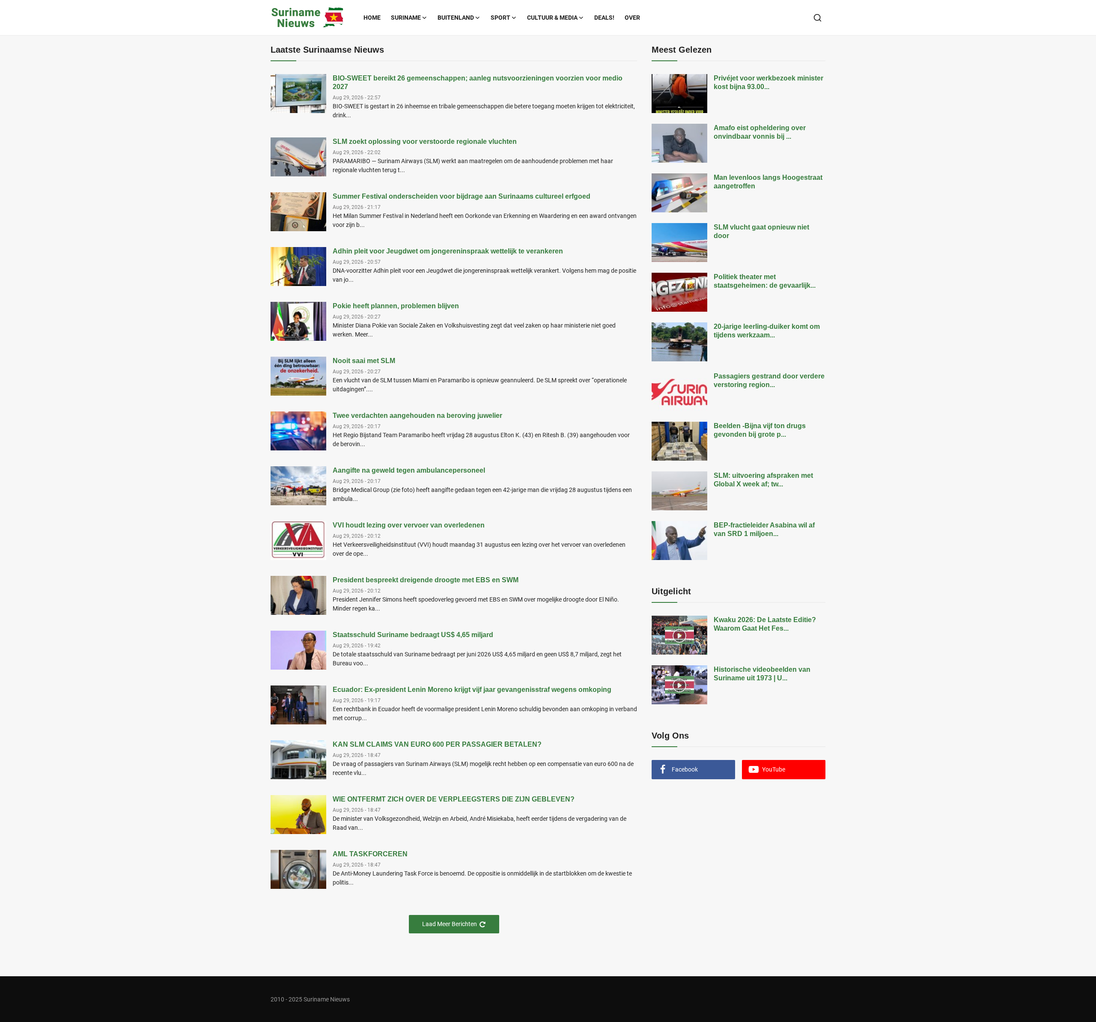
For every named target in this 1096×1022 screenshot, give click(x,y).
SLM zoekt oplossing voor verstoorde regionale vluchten (425, 141)
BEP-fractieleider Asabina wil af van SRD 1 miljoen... (764, 529)
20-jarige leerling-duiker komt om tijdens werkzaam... (767, 331)
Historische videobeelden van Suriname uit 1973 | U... (762, 674)
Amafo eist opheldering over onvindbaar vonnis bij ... (760, 132)
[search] (817, 18)
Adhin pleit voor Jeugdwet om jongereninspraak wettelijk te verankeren (448, 251)
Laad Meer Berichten (449, 924)
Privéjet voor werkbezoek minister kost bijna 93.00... (768, 82)
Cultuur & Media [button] (552, 17)
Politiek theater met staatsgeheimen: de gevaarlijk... (765, 281)
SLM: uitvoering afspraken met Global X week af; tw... (763, 480)
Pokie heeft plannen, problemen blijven (396, 306)
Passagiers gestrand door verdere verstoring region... (769, 380)
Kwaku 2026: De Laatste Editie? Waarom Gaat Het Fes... (765, 624)
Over (632, 17)
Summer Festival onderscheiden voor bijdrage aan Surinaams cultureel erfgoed (461, 196)
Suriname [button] (406, 17)
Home (372, 17)
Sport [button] (500, 17)
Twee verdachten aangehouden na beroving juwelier (417, 415)
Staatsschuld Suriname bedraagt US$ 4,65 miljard (413, 634)
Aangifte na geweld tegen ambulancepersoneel (409, 470)
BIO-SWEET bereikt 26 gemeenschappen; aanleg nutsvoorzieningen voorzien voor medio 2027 (477, 82)
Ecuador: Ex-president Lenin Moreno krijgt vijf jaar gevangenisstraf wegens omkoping (472, 689)
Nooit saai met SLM (364, 360)
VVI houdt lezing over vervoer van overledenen (409, 525)
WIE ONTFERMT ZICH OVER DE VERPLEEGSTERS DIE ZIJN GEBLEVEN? (454, 799)
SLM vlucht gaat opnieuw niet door (761, 231)
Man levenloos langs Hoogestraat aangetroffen (768, 182)
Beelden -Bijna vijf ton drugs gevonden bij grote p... (760, 430)
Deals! (604, 17)
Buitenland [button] (456, 17)
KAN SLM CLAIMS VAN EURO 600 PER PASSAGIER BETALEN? (437, 744)
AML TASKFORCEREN (370, 854)
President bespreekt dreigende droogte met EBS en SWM (425, 580)
